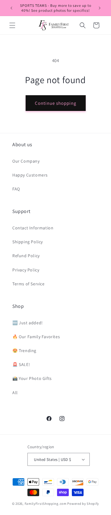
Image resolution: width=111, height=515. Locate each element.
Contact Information (32, 228)
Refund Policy (26, 255)
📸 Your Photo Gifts (32, 378)
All (15, 392)
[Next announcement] (99, 8)
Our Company (26, 161)
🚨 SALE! (21, 364)
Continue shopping (55, 103)
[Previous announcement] (11, 8)
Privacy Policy (25, 270)
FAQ (16, 189)
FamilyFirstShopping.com (46, 503)
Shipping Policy (27, 242)
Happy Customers (30, 175)
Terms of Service (28, 284)
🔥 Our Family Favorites (36, 336)
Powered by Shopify (83, 503)
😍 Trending (24, 350)
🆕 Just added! (27, 323)
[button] (12, 25)
